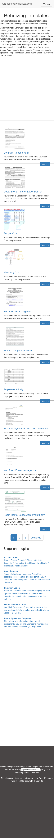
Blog (43, 769)
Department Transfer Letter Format (23, 191)
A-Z (48, 769)
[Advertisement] (27, 91)
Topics (26, 772)
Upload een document (30, 769)
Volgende (36, 537)
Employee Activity (13, 389)
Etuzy (40, 778)
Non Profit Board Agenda (17, 311)
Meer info (45, 164)
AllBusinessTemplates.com (17, 3)
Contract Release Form (16, 152)
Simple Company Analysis (18, 350)
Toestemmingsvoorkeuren (11, 766)
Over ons (35, 772)
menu (48, 4)
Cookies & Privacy (12, 769)
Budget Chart (11, 233)
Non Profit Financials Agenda (20, 470)
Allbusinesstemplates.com (12, 778)
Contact (28, 766)
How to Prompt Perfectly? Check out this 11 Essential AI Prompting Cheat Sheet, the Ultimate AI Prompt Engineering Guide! (26, 561)
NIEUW (18, 772)
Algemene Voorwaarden (43, 766)
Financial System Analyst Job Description (26, 428)
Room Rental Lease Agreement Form (24, 514)
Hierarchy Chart (12, 272)
